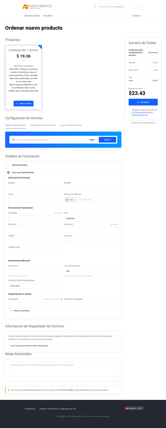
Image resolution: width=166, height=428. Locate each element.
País (66, 213)
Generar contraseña (21, 311)
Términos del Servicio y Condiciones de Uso (57, 409)
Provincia (68, 236)
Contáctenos (29, 409)
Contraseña (13, 299)
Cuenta (136, 15)
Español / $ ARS (135, 408)
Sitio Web (47, 15)
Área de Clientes (32, 15)
